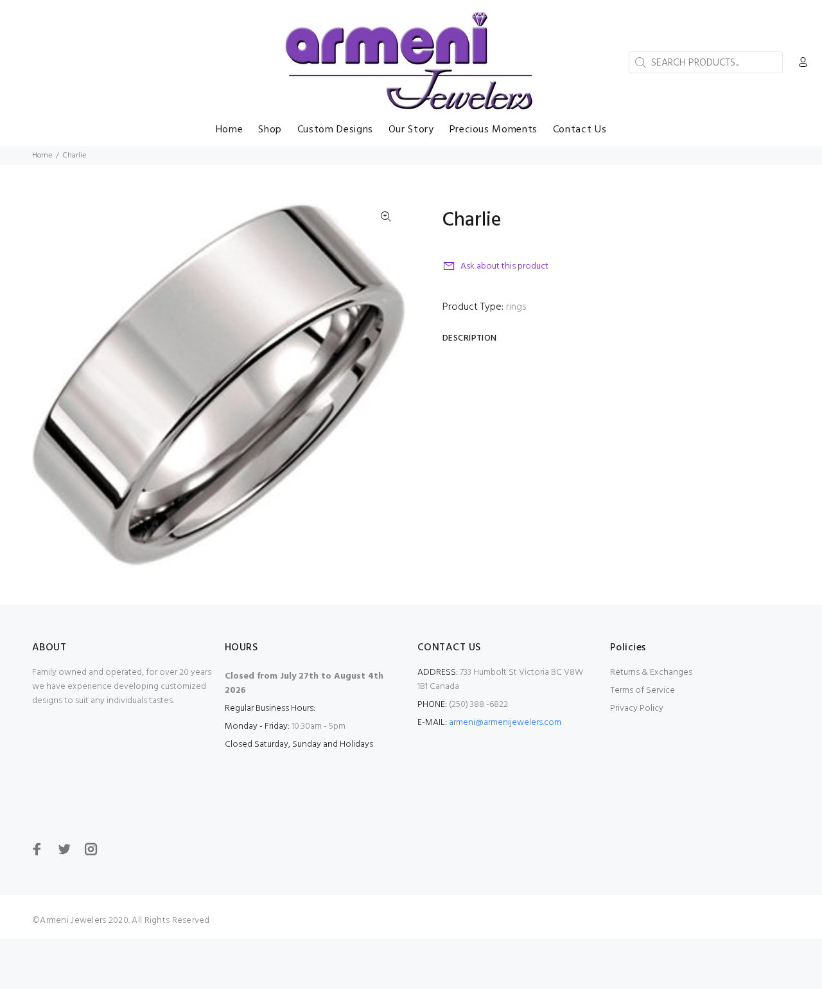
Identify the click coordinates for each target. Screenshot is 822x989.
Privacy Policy (636, 708)
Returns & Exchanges (651, 672)
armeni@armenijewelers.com (505, 722)
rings (516, 307)
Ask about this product (504, 266)
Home (42, 155)
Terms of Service (642, 690)
